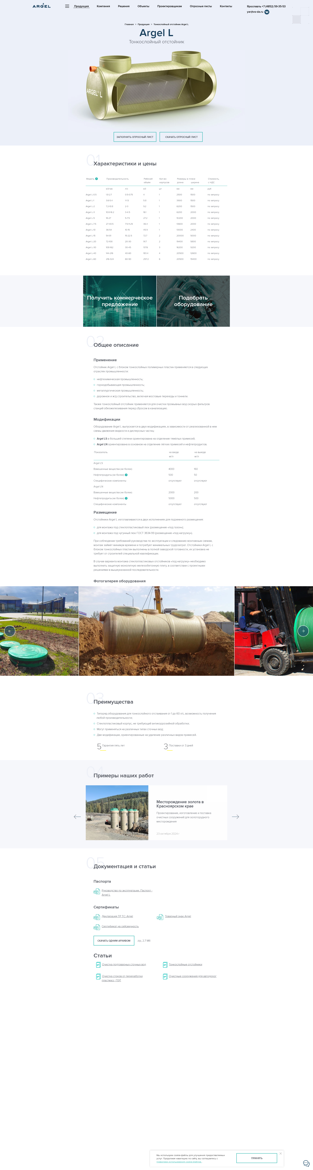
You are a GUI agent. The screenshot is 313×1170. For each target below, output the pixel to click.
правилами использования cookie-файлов (179, 1161)
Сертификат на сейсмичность (120, 926)
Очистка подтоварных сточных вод (124, 964)
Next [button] (303, 631)
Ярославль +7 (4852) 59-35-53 (266, 6)
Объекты (143, 6)
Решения (124, 6)
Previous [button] (9, 631)
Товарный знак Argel (178, 916)
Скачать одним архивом (113, 940)
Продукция (81, 6)
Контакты (226, 6)
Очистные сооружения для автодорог (192, 976)
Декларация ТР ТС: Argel (117, 916)
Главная (129, 24)
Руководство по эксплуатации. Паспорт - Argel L (127, 893)
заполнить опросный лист (135, 137)
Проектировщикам (169, 6)
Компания (103, 6)
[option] (156, 631)
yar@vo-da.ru (255, 12)
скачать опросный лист (181, 137)
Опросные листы (201, 6)
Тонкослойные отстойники (185, 964)
